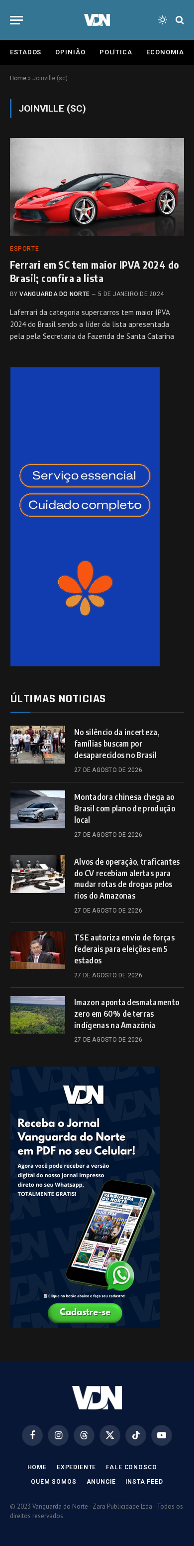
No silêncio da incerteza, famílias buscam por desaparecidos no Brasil (117, 743)
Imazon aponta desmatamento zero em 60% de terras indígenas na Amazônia (126, 1013)
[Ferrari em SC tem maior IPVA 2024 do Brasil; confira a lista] (97, 187)
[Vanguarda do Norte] (96, 20)
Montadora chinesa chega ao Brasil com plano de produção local (124, 808)
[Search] (179, 20)
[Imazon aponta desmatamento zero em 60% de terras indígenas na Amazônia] (37, 1015)
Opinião (70, 52)
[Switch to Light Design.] (162, 19)
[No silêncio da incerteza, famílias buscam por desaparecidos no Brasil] (37, 745)
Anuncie (101, 1481)
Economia (165, 52)
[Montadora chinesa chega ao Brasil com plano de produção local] (37, 809)
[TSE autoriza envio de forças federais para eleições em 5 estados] (37, 950)
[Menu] (16, 20)
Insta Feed (144, 1481)
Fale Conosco (131, 1467)
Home (18, 78)
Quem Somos (53, 1481)
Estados (25, 52)
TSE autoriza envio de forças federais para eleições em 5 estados (124, 948)
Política (115, 52)
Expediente (76, 1467)
